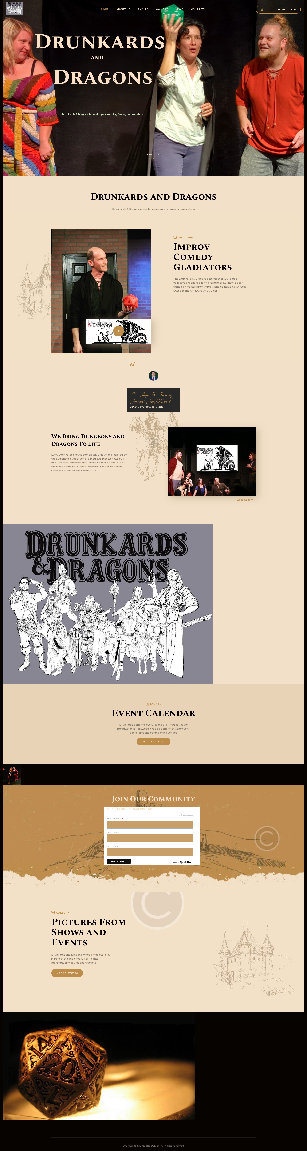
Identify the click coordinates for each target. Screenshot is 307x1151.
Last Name (112, 846)
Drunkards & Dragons (136, 1145)
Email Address (115, 818)
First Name (112, 832)
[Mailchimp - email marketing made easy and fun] (182, 861)
